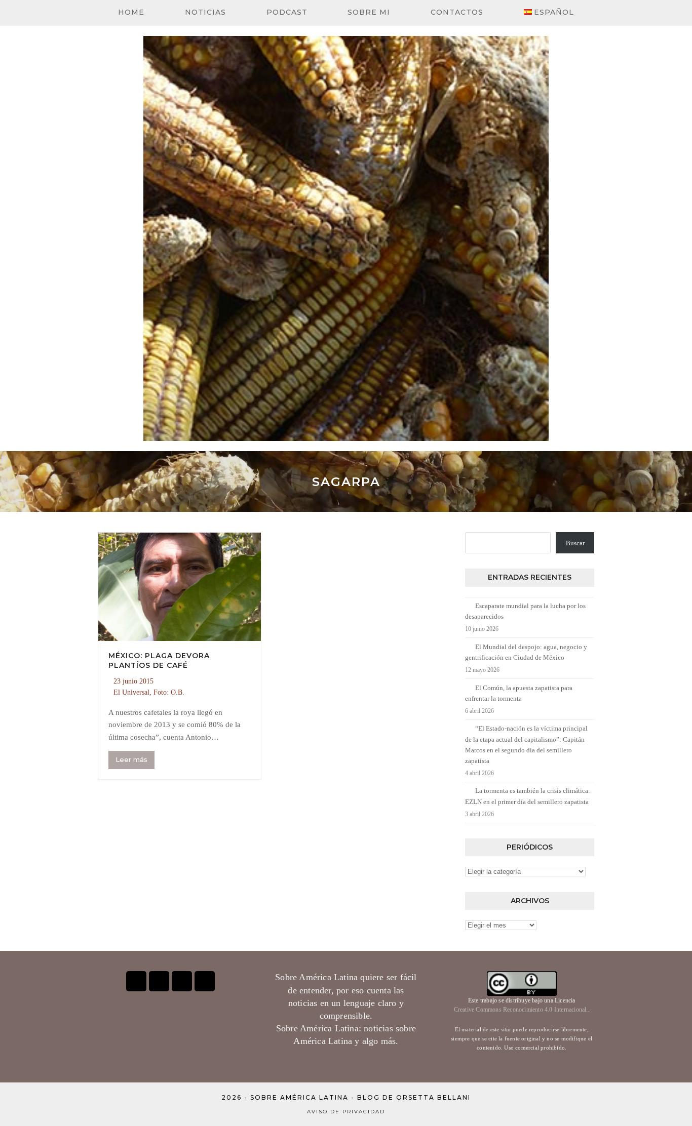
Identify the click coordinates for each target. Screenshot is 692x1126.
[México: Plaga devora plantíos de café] (179, 586)
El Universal (131, 692)
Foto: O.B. (168, 692)
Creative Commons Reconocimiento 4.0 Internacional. (521, 1009)
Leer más (131, 759)
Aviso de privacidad (346, 1111)
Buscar (575, 543)
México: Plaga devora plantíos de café (159, 660)
